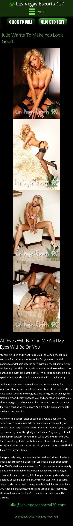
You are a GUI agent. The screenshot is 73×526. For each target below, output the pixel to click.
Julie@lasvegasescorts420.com (36, 505)
